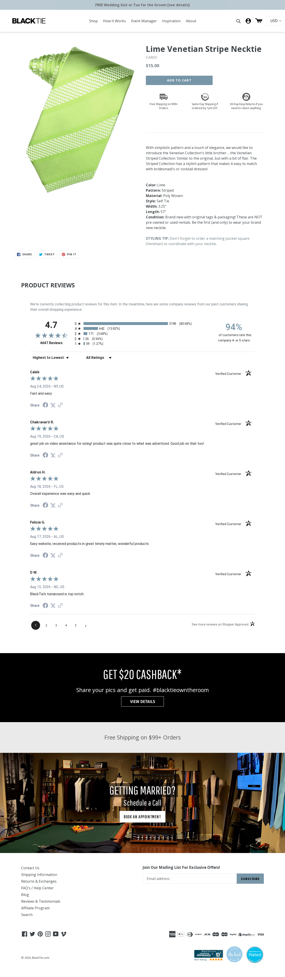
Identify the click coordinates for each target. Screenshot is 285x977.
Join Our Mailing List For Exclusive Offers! (181, 867)
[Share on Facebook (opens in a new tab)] (45, 405)
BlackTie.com (40, 958)
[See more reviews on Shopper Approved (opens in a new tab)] (60, 405)
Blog (25, 894)
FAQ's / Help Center (37, 888)
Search (27, 914)
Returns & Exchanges (39, 881)
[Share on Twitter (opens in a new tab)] (53, 405)
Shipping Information (39, 874)
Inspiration (171, 20)
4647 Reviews (56, 343)
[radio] (142, 323)
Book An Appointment (142, 816)
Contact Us (30, 867)
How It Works (114, 20)
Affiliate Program (35, 908)
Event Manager (144, 20)
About (191, 20)
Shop (93, 20)
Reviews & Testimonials (40, 901)
